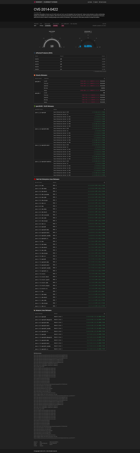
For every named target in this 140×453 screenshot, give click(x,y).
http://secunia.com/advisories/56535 (42, 382)
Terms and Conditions (54, 441)
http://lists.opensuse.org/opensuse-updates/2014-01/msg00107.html (48, 360)
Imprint (51, 444)
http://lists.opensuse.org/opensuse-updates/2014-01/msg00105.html (48, 359)
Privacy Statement (53, 443)
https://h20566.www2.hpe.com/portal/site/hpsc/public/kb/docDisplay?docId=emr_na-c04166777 (54, 395)
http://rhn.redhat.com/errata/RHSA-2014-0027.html (45, 369)
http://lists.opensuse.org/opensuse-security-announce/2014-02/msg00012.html (51, 356)
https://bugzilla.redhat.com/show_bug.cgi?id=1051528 (45, 394)
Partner (35, 443)
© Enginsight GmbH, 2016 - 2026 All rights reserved (45, 451)
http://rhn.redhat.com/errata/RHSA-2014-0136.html (45, 376)
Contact (35, 445)
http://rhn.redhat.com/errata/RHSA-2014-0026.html (45, 368)
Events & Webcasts (43, 443)
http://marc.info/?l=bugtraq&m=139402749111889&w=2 (46, 365)
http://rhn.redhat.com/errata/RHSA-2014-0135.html (45, 375)
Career (35, 444)
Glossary (41, 445)
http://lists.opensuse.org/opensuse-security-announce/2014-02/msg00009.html (51, 355)
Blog (41, 441)
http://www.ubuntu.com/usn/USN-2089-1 (42, 390)
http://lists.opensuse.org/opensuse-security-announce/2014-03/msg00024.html (51, 358)
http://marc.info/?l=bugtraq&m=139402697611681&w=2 (46, 363)
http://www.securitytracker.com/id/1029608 (43, 388)
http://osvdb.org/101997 (39, 366)
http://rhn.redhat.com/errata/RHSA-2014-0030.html (45, 371)
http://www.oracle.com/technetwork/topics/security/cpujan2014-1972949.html (50, 384)
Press (41, 444)
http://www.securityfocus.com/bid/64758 (42, 385)
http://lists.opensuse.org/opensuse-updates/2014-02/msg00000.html (48, 362)
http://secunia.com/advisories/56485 (42, 379)
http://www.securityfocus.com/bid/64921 (42, 387)
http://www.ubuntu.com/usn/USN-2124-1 (42, 391)
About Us (35, 441)
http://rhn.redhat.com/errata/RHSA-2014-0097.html (45, 372)
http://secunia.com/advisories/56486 (42, 381)
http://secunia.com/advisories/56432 (42, 378)
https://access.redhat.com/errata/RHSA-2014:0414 (44, 392)
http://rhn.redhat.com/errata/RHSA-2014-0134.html (45, 374)
